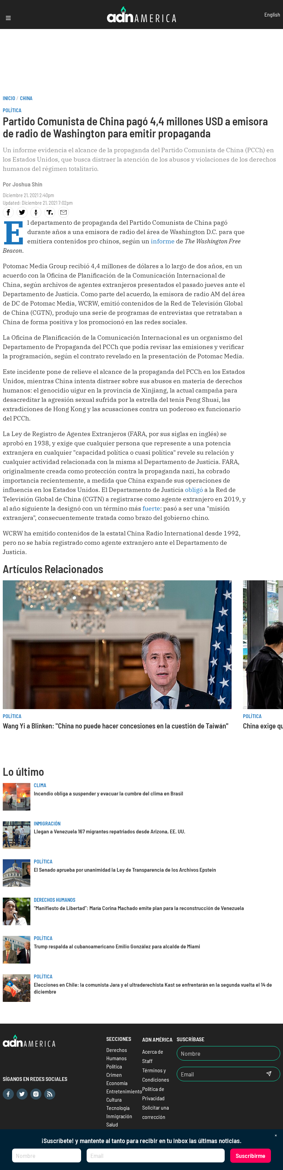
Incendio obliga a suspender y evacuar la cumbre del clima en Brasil (108, 793)
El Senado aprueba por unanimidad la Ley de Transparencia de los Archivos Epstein (125, 869)
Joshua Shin (27, 184)
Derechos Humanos (54, 900)
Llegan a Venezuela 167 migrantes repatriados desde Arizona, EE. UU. (109, 831)
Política (12, 110)
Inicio (9, 98)
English (272, 14)
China (26, 98)
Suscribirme (250, 1155)
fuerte (151, 508)
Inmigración (47, 823)
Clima (40, 785)
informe (163, 241)
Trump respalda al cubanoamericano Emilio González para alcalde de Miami (117, 946)
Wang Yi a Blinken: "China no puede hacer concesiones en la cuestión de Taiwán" (115, 725)
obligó (194, 490)
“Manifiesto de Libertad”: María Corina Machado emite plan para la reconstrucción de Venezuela (139, 908)
